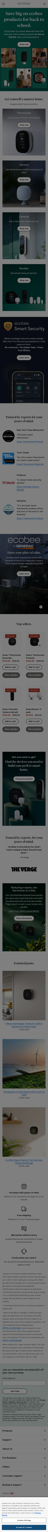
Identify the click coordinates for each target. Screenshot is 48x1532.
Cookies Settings (24, 1520)
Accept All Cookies (24, 1527)
